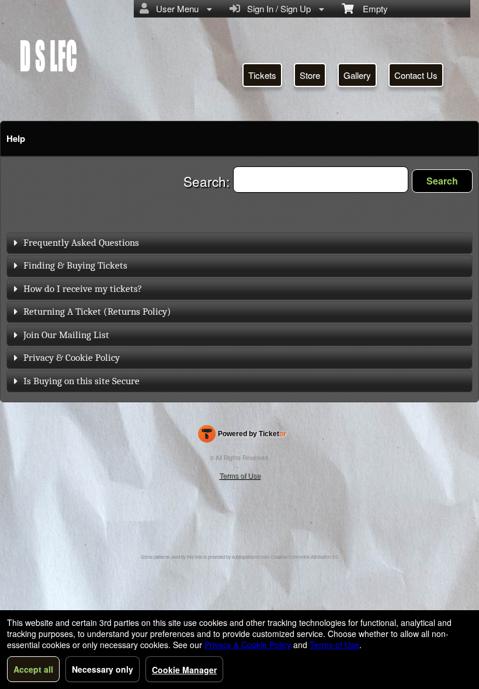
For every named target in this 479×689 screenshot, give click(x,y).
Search (442, 180)
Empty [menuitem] (370, 8)
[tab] (239, 243)
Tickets (262, 75)
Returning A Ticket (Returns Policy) (97, 311)
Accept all (33, 669)
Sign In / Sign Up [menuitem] (276, 8)
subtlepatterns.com (250, 557)
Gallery (357, 75)
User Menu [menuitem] (175, 8)
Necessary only (102, 669)
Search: (208, 181)
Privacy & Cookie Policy (71, 357)
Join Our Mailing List (66, 334)
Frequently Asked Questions (81, 242)
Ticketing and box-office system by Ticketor (242, 436)
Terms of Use (240, 475)
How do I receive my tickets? (82, 288)
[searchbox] (320, 179)
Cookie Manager (184, 670)
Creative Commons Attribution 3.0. (304, 557)
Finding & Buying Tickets (75, 265)
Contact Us (416, 75)
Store (310, 75)
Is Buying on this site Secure (81, 381)
